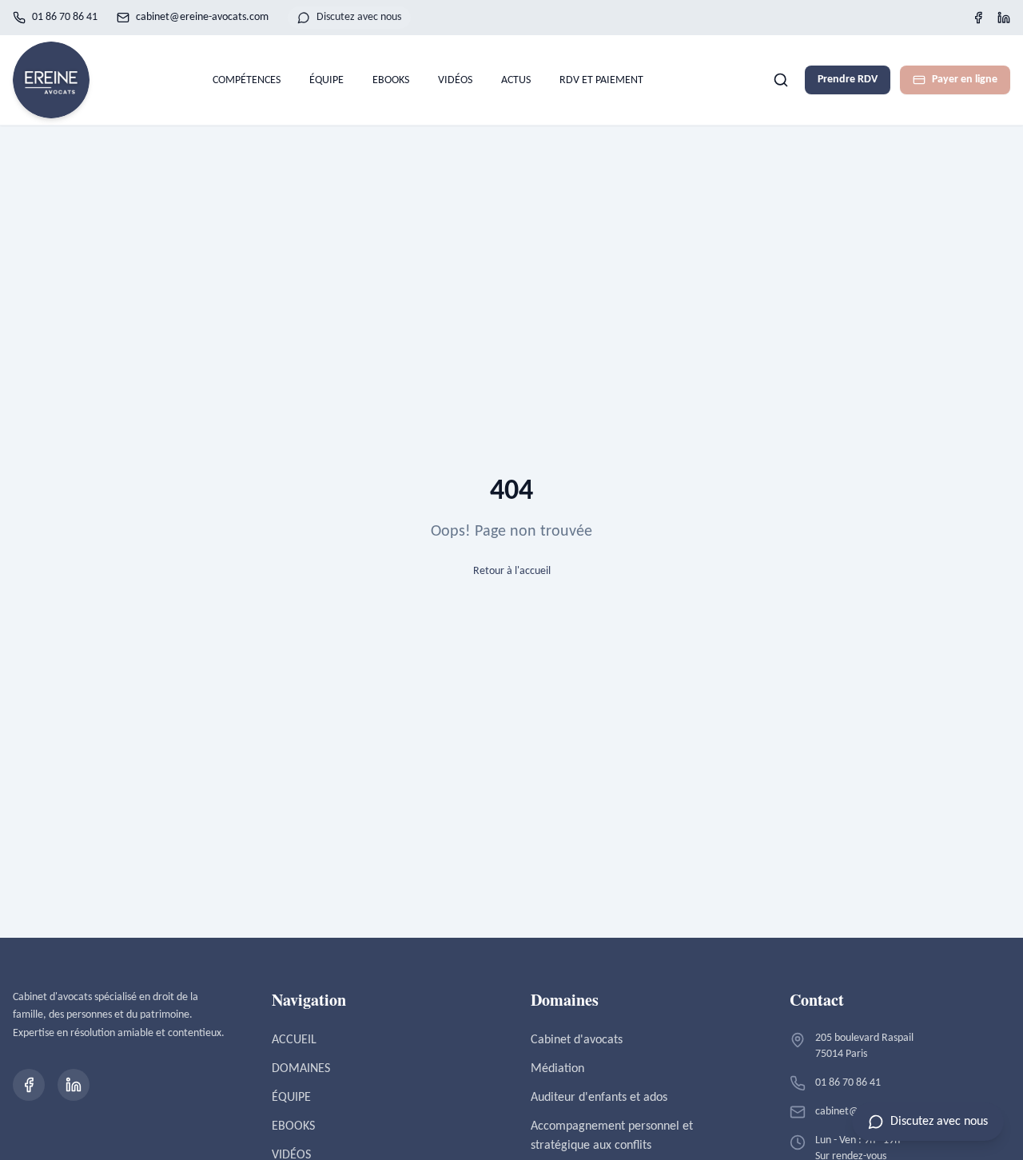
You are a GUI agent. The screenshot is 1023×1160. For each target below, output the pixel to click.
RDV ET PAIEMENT (601, 80)
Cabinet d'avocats (577, 1040)
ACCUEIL (294, 1040)
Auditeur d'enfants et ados (599, 1097)
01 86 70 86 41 (65, 17)
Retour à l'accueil (512, 571)
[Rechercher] (780, 80)
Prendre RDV (848, 80)
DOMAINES (301, 1068)
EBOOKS (390, 80)
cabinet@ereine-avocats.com (202, 17)
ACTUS (516, 80)
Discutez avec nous (358, 17)
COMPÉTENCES (247, 80)
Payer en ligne (964, 80)
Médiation (557, 1068)
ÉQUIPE (326, 80)
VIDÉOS (455, 80)
